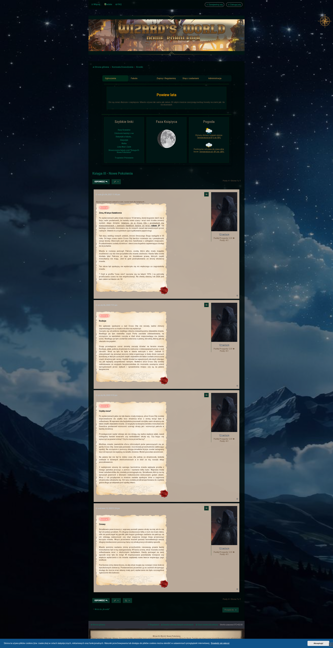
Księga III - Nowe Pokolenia (112, 173)
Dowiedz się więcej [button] (220, 643)
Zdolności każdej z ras (124, 133)
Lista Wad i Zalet (124, 147)
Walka (124, 143)
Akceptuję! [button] (318, 643)
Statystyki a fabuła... (124, 137)
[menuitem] (118, 4)
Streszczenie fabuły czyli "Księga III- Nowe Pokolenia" (124, 151)
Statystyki (124, 140)
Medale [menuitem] (108, 4)
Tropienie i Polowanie (124, 158)
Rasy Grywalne (124, 130)
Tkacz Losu (224, 235)
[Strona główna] (173, 35)
